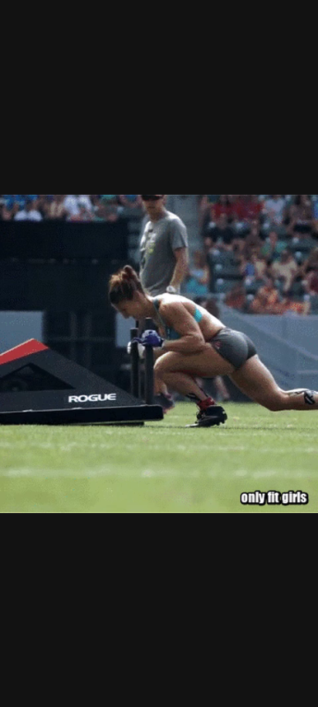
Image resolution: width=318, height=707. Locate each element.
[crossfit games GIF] (159, 353)
